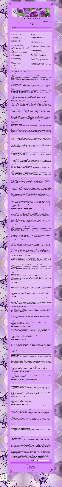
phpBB (27, 464)
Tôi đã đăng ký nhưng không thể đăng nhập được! (17, 38)
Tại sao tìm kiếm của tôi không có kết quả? (36, 50)
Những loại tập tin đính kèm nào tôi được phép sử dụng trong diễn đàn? (39, 59)
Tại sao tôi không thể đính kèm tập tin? (15, 56)
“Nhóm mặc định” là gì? (34, 38)
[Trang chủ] (31, 17)
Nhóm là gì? (32, 35)
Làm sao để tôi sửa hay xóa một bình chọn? (16, 54)
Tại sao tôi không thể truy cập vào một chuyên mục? (17, 55)
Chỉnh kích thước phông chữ (50, 27)
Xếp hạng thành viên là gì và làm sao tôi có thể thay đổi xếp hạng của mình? (20, 47)
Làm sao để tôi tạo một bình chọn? (15, 53)
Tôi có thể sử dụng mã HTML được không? (16, 63)
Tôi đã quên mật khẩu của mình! (14, 37)
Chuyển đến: (29, 460)
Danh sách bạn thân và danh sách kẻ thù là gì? (36, 45)
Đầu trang (13, 76)
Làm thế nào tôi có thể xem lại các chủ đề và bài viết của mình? (38, 52)
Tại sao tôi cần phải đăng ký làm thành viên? (16, 34)
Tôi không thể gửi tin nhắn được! (35, 41)
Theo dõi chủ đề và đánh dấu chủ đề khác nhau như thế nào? (38, 55)
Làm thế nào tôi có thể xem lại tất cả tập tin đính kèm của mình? (38, 60)
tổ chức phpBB (42, 439)
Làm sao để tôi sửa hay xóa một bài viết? (16, 51)
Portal (12, 27)
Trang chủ (15, 27)
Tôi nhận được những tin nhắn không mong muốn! (37, 42)
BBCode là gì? (12, 62)
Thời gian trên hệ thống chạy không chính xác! (16, 44)
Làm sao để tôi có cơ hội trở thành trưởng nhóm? (37, 36)
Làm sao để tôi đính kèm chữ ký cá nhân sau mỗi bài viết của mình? (19, 52)
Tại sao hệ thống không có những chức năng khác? (37, 63)
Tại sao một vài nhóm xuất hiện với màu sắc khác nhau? (38, 37)
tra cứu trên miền (41, 452)
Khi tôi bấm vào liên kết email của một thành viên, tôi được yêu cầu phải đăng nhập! (20, 48)
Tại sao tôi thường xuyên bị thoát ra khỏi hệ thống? (17, 35)
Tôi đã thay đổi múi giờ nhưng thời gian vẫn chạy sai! (17, 45)
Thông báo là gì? (13, 66)
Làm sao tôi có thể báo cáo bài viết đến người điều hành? (17, 57)
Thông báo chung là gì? (13, 65)
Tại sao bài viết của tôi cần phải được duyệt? (16, 59)
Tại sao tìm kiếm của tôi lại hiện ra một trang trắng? (37, 51)
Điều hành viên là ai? (33, 34)
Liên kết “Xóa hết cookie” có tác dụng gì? (16, 41)
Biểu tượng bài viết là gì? (14, 68)
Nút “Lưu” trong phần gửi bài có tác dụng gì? (16, 58)
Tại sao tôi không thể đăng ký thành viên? (16, 40)
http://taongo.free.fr (31, 465)
